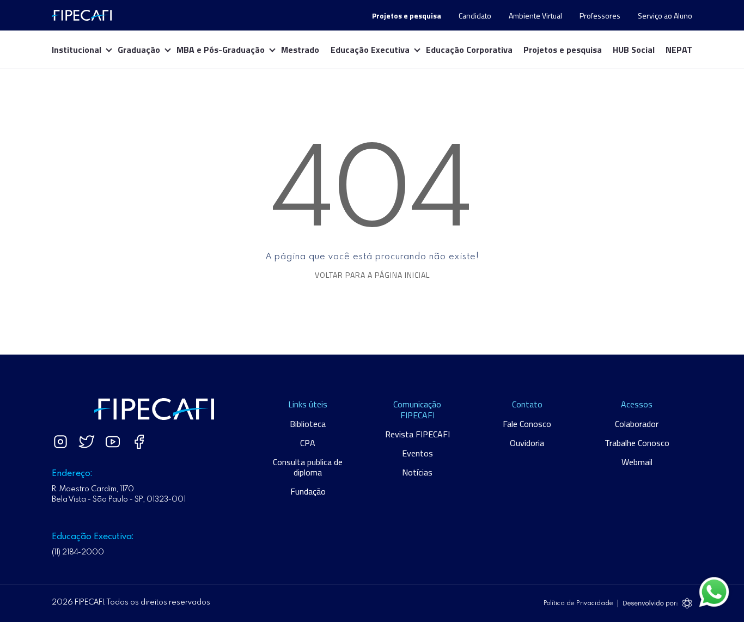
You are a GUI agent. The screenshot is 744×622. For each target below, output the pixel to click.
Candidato (475, 15)
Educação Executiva (370, 49)
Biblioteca (308, 423)
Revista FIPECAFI (417, 434)
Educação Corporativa (469, 49)
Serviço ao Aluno (665, 15)
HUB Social (634, 49)
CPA (307, 442)
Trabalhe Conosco (637, 442)
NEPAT (679, 49)
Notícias (417, 472)
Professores (600, 15)
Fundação (308, 491)
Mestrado (300, 49)
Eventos (417, 453)
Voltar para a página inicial (372, 274)
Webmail (636, 461)
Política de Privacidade (578, 603)
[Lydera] (82, 15)
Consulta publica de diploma (308, 467)
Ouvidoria (527, 442)
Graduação (139, 49)
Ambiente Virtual (535, 15)
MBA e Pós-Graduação (220, 49)
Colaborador (636, 423)
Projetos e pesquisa (562, 49)
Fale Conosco (527, 423)
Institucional (76, 49)
